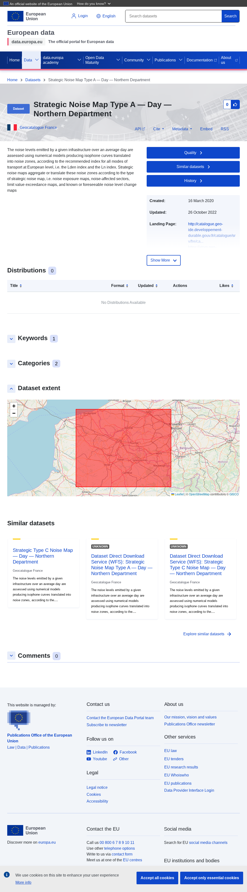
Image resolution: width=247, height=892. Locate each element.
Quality (190, 153)
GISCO (234, 494)
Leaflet (179, 494)
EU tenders (174, 759)
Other (124, 759)
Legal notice (97, 787)
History (190, 181)
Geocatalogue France (38, 127)
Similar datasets (190, 167)
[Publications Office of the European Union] (44, 719)
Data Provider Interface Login (189, 790)
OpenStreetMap (199, 494)
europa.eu (47, 842)
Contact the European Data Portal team (120, 718)
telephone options (119, 848)
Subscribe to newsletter (107, 725)
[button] (94, 3)
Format (117, 286)
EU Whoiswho (176, 775)
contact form (122, 854)
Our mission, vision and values (190, 717)
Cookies (94, 794)
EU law (170, 751)
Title (14, 286)
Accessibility (97, 801)
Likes (224, 286)
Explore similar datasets (207, 634)
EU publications (178, 783)
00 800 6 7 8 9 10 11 (117, 843)
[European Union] (44, 830)
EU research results (181, 767)
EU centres (132, 860)
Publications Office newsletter (189, 724)
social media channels (208, 843)
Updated (146, 286)
